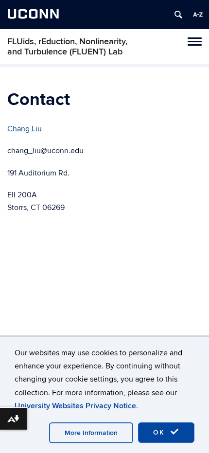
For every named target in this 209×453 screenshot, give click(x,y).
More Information (91, 433)
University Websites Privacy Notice (75, 406)
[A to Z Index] (198, 14)
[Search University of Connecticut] (178, 14)
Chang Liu (24, 129)
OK (160, 432)
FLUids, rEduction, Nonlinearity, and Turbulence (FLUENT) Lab (67, 46)
